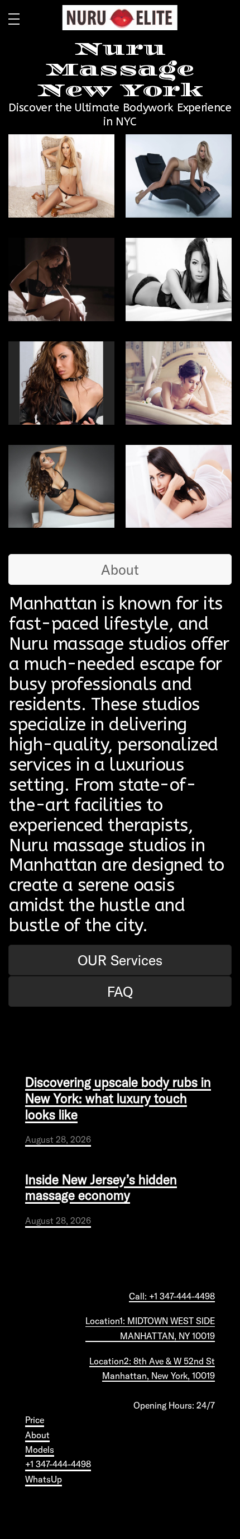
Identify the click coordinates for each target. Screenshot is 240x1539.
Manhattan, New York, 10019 (158, 1375)
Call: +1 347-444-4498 (172, 1296)
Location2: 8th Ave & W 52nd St (152, 1361)
